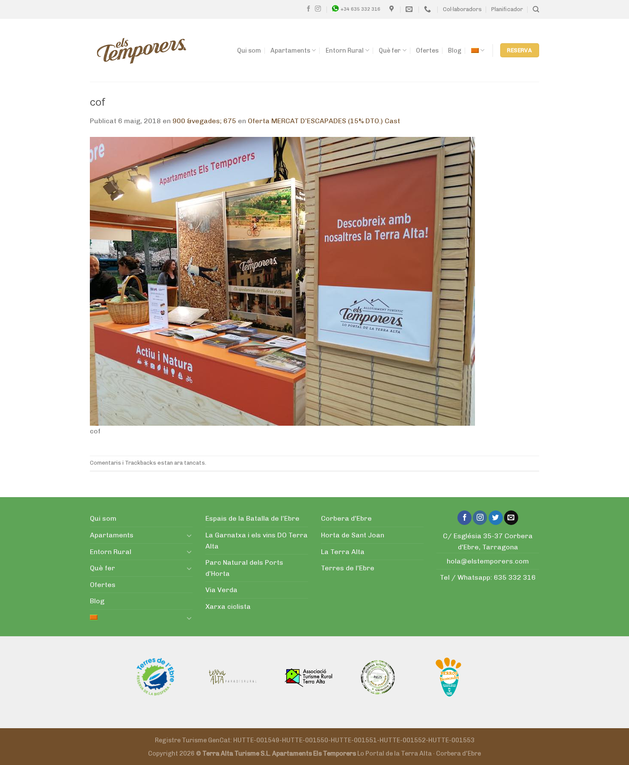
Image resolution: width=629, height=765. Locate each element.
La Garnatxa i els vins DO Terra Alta (256, 540)
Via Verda (221, 590)
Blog (454, 50)
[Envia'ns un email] (511, 517)
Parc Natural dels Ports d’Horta (244, 568)
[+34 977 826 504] (428, 9)
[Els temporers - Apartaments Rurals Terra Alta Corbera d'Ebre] (141, 50)
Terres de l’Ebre (347, 568)
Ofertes (427, 50)
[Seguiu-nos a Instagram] (318, 9)
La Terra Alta (343, 552)
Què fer (390, 50)
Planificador (507, 9)
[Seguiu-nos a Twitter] (496, 517)
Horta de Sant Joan (352, 535)
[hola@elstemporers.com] (410, 9)
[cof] (282, 280)
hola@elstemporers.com (488, 561)
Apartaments (290, 50)
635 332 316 (515, 577)
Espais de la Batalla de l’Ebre (252, 518)
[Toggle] (189, 535)
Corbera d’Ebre (346, 518)
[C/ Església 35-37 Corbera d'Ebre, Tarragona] (392, 9)
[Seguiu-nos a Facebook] (309, 9)
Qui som (249, 50)
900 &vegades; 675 (204, 121)
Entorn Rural (345, 50)
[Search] (536, 9)
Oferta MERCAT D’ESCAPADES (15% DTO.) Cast (324, 121)
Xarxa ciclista (228, 606)
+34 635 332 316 (360, 9)
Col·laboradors (462, 9)
